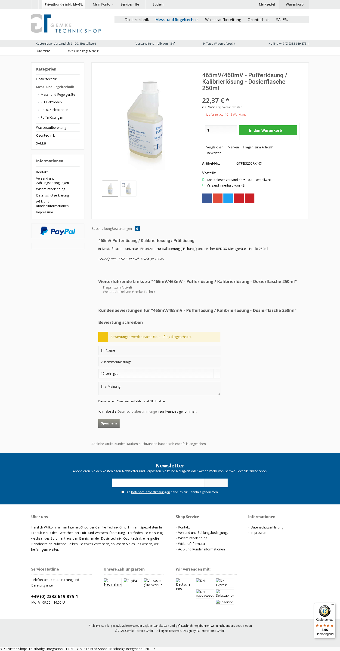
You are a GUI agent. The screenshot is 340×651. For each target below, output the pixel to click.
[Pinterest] (239, 198)
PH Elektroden (51, 102)
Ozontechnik (45, 135)
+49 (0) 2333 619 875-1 (54, 596)
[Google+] (218, 198)
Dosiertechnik (46, 79)
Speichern (109, 423)
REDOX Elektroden (54, 109)
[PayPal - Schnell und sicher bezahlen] (57, 231)
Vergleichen (214, 147)
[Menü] (332, 605)
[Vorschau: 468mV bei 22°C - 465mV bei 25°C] (128, 189)
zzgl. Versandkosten (229, 107)
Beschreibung (101, 228)
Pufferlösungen (51, 117)
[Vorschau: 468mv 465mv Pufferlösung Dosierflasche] (110, 189)
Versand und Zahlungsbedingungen (52, 180)
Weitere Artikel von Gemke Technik (128, 291)
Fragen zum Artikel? (257, 147)
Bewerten (213, 153)
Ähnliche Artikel (102, 444)
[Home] (117, 19)
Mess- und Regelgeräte (57, 94)
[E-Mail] (249, 198)
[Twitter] (228, 198)
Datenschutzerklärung (52, 195)
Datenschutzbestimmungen (138, 411)
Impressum (44, 212)
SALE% (41, 143)
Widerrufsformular (191, 543)
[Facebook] (207, 198)
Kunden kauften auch (130, 444)
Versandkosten (159, 626)
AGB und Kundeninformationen (52, 203)
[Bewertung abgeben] (251, 94)
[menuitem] (34, 4)
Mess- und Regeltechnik (55, 87)
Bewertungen (125, 228)
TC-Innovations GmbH (210, 631)
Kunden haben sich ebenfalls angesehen (176, 444)
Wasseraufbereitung (51, 127)
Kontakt (42, 172)
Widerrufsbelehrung (50, 189)
